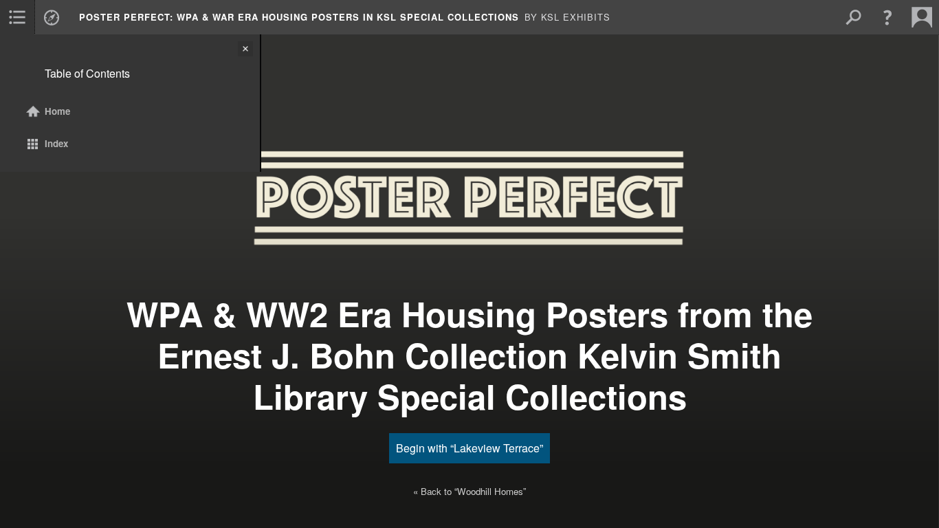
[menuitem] (17, 17)
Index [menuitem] (56, 143)
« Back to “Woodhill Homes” (469, 491)
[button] (887, 17)
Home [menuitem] (57, 111)
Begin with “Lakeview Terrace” (469, 448)
